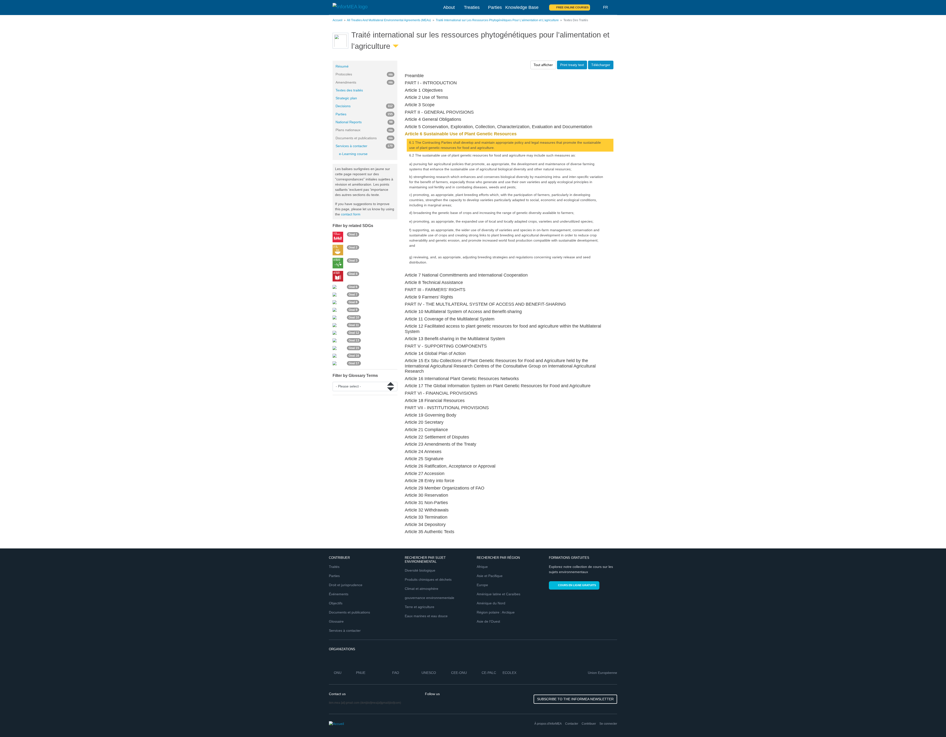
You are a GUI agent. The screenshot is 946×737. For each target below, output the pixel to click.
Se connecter (608, 723)
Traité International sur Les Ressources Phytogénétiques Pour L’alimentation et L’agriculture (497, 20)
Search (596, 7)
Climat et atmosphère (421, 589)
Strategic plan (346, 98)
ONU (337, 673)
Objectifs (335, 603)
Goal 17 (354, 363)
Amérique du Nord (491, 603)
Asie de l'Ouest (488, 621)
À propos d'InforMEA (548, 723)
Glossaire (336, 621)
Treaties (472, 7)
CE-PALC (489, 673)
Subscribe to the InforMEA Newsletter (575, 699)
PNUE (360, 673)
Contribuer (589, 723)
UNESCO (429, 673)
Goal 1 (353, 234)
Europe (482, 585)
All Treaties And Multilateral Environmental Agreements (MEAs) (389, 20)
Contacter (571, 723)
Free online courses (572, 7)
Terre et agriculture (419, 607)
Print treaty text (572, 65)
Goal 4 (353, 274)
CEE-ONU (459, 673)
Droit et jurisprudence (345, 585)
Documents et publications (349, 612)
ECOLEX (509, 673)
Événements (338, 594)
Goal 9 (353, 310)
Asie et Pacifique (490, 576)
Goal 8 (353, 302)
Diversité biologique (420, 570)
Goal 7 (353, 294)
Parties (495, 7)
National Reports (364, 122)
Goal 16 (354, 355)
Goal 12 (354, 332)
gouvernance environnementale (429, 598)
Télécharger (600, 65)
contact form (350, 214)
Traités (334, 567)
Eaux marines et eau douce (426, 616)
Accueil (337, 20)
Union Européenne (602, 673)
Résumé (342, 66)
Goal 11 (354, 325)
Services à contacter (364, 146)
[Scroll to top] (932, 723)
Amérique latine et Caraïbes (498, 594)
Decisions (364, 106)
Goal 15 (354, 348)
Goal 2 (353, 247)
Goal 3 (353, 260)
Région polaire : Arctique (496, 612)
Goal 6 (353, 287)
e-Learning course (353, 154)
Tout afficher (543, 65)
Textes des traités (349, 90)
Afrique (482, 567)
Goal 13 (354, 340)
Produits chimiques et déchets (428, 579)
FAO (395, 673)
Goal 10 (354, 317)
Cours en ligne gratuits (577, 585)
